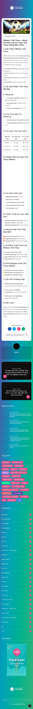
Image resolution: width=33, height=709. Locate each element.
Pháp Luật (15, 483)
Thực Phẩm (17, 493)
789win (21, 196)
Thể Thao (24, 490)
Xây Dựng (11, 500)
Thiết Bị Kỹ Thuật (18, 486)
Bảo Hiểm (6, 462)
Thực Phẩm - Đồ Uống (10, 496)
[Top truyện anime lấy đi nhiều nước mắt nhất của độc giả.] (5, 422)
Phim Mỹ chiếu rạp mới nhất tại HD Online (19, 446)
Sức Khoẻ (6, 486)
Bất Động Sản (17, 462)
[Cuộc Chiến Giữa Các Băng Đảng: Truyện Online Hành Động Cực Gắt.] (5, 430)
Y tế (19, 500)
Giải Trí (5, 472)
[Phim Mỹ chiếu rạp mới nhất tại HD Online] (5, 446)
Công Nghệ (19, 466)
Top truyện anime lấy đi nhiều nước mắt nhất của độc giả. (19, 422)
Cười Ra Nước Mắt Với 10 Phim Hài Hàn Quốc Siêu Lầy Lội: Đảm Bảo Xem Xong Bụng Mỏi (20, 415)
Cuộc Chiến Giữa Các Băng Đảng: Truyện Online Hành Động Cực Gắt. (19, 430)
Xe (4, 500)
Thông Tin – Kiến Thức (9, 609)
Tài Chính (24, 496)
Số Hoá (24, 483)
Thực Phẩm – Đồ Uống (9, 617)
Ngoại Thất (16, 476)
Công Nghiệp (7, 466)
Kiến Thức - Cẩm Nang (18, 472)
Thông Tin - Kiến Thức (10, 490)
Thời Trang (6, 493)
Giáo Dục (23, 469)
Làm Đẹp (6, 476)
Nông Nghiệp (19, 479)
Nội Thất (5, 483)
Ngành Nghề (7, 479)
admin (16, 352)
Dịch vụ (14, 469)
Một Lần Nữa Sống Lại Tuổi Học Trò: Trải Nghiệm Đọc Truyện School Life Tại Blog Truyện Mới (20, 439)
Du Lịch (5, 469)
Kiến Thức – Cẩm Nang (9, 550)
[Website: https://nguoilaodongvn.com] (16, 356)
